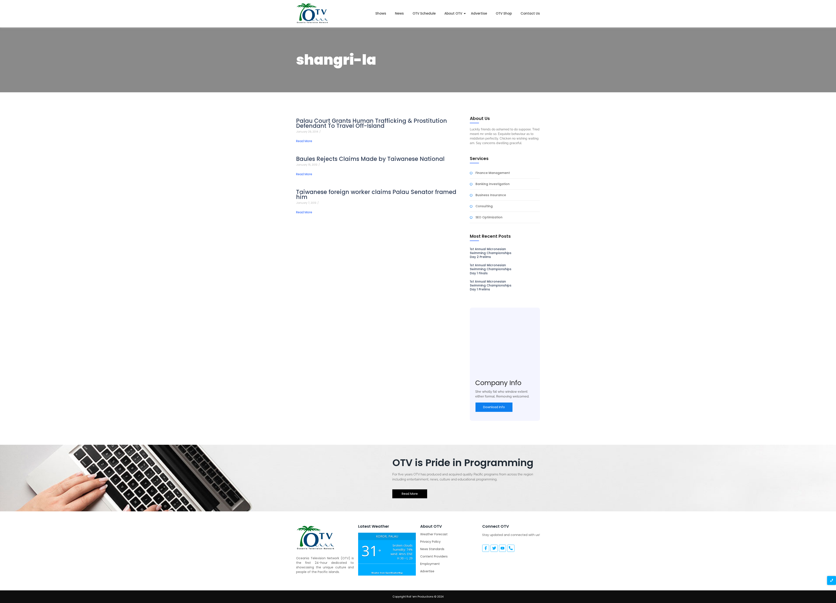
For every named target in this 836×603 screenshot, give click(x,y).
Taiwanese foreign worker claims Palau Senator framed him (376, 195)
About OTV (453, 13)
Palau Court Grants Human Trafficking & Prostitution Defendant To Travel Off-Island (371, 123)
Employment (430, 564)
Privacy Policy (430, 541)
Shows (380, 13)
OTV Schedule (424, 13)
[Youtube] (502, 548)
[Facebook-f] (485, 548)
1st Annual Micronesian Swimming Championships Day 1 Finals (490, 269)
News (399, 13)
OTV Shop (504, 13)
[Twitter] (493, 548)
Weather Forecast (434, 534)
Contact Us (530, 13)
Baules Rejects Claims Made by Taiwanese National (370, 159)
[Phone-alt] (510, 548)
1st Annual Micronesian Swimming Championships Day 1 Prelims (490, 285)
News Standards (432, 549)
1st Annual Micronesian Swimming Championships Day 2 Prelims (490, 253)
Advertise (479, 13)
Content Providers (434, 556)
